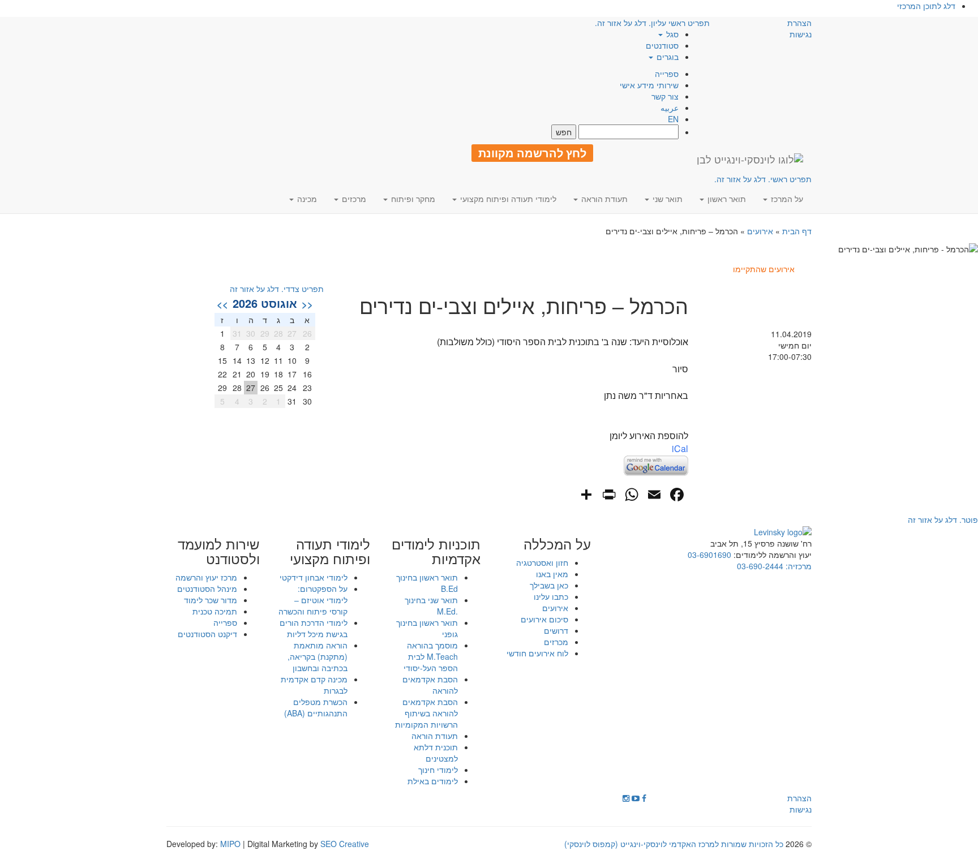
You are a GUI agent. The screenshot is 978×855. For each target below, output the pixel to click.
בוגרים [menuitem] (666, 56)
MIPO (230, 843)
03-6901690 (709, 554)
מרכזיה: (797, 566)
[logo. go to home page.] (750, 159)
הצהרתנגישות (799, 28)
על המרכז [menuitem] (786, 198)
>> (222, 304)
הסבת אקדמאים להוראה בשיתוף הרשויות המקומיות (426, 713)
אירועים (760, 231)
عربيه (669, 107)
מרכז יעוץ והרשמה (206, 577)
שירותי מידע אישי (649, 85)
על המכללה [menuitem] (557, 543)
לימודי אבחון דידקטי (314, 577)
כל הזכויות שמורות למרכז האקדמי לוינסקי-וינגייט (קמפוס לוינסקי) (673, 843)
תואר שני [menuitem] (666, 198)
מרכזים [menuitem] (353, 198)
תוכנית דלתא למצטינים (436, 752)
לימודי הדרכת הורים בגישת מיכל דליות (314, 628)
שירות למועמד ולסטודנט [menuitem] (219, 551)
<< (307, 304)
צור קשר (665, 96)
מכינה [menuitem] (306, 198)
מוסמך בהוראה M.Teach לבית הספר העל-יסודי (431, 656)
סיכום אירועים (544, 619)
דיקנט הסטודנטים (207, 633)
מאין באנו (552, 573)
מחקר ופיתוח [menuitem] (412, 198)
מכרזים (556, 641)
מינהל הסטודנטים (207, 588)
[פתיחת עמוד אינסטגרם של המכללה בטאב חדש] (626, 798)
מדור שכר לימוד (210, 599)
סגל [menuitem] (671, 34)
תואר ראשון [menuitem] (725, 198)
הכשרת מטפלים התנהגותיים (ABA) (316, 707)
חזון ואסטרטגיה (542, 562)
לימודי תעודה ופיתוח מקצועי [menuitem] (507, 198)
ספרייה (667, 73)
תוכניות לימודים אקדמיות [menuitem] (436, 551)
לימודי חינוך (438, 769)
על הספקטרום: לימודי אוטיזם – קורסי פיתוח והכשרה (313, 600)
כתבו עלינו (551, 596)
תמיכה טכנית (214, 611)
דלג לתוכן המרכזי (926, 5)
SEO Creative (344, 843)
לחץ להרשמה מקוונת (532, 153)
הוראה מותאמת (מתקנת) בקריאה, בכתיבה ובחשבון (318, 656)
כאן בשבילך (549, 585)
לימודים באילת (433, 781)
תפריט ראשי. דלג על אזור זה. (763, 178)
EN (673, 118)
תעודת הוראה (434, 735)
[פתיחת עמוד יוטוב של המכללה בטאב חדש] (636, 798)
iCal (680, 448)
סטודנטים (662, 45)
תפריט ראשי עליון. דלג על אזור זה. (652, 22)
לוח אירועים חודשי (537, 653)
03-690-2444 (760, 566)
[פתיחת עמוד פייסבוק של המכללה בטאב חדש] (644, 798)
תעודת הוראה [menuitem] (603, 198)
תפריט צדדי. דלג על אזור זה (277, 288)
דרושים (556, 630)
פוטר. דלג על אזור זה (943, 519)
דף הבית (797, 231)
